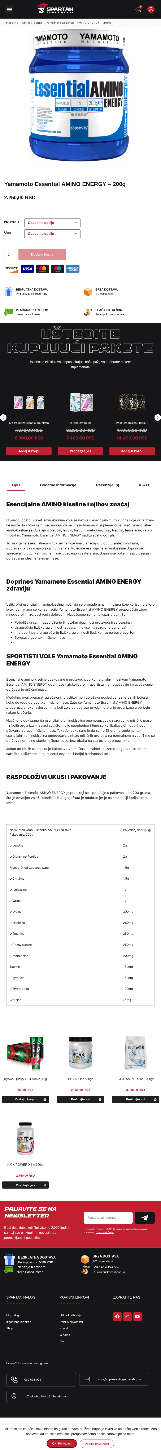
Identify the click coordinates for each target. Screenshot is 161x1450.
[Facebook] (117, 1316)
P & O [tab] (144, 485)
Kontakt (65, 1328)
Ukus (8, 232)
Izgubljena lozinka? (18, 1321)
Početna (12, 22)
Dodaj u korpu (42, 254)
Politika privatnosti (71, 1321)
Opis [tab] (16, 485)
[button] (9, 9)
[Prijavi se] (151, 9)
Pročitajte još (80, 451)
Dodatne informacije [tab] (58, 485)
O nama (65, 1334)
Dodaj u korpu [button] (29, 451)
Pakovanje (11, 221)
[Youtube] (137, 1316)
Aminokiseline (32, 22)
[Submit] (145, 1218)
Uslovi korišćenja (70, 1315)
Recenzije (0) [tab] (107, 485)
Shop (9, 1328)
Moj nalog (12, 1315)
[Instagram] (127, 1316)
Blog (62, 1341)
